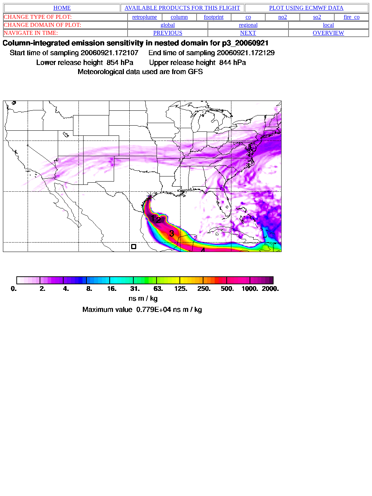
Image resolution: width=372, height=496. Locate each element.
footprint (213, 17)
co (248, 17)
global (168, 25)
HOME (62, 8)
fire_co (352, 17)
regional (248, 25)
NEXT (248, 33)
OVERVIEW (328, 33)
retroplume (144, 17)
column (179, 17)
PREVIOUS (167, 33)
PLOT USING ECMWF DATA (306, 8)
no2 (282, 17)
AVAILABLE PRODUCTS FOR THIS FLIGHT (182, 8)
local (328, 25)
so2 (317, 17)
